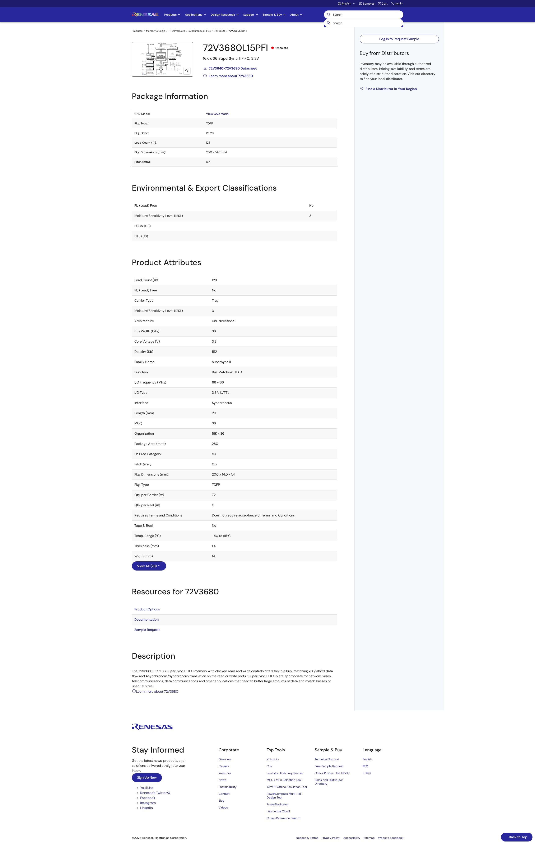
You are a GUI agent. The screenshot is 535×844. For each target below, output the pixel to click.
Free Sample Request (329, 766)
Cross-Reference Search (283, 818)
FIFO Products (177, 31)
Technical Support (327, 759)
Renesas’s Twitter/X (155, 793)
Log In (399, 3)
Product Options (147, 609)
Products (137, 31)
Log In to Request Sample (399, 39)
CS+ (269, 766)
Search (363, 14)
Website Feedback (390, 838)
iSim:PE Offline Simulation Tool (287, 787)
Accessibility (351, 838)
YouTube (146, 788)
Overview (225, 759)
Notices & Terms (307, 838)
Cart (384, 3)
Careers (224, 766)
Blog (221, 800)
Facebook (147, 798)
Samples (368, 3)
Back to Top (517, 837)
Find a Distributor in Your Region (391, 89)
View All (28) (147, 566)
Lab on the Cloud (278, 811)
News (222, 780)
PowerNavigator (277, 804)
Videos (223, 807)
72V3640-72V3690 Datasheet (233, 68)
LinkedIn (146, 808)
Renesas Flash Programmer (285, 773)
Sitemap (369, 838)
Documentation (146, 619)
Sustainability (228, 787)
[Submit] (328, 23)
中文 (365, 766)
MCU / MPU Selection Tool (284, 780)
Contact (224, 794)
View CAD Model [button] (217, 114)
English (367, 759)
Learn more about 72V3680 (231, 76)
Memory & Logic (155, 31)
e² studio (273, 759)
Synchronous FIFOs (200, 31)
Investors (225, 773)
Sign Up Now (147, 777)
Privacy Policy (330, 838)
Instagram (148, 803)
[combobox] (363, 23)
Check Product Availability (332, 773)
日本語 (367, 773)
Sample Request (147, 630)
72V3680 (219, 31)
